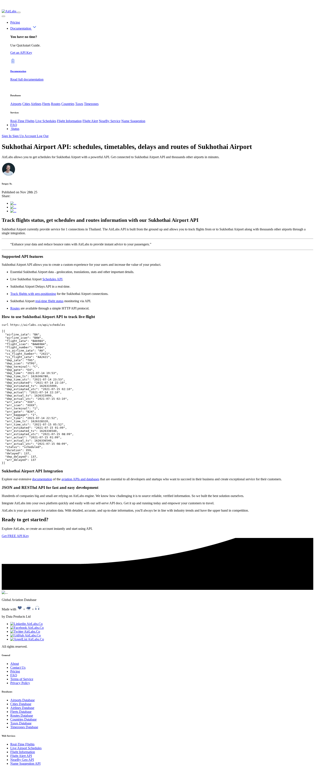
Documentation (21, 28)
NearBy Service (109, 121)
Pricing (15, 22)
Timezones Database (24, 727)
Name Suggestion (133, 121)
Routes (55, 104)
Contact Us (18, 667)
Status (14, 129)
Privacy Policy (20, 683)
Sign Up (18, 136)
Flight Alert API (21, 756)
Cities (26, 104)
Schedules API (52, 279)
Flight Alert (90, 121)
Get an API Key (21, 52)
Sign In (7, 136)
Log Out (42, 136)
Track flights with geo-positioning (33, 294)
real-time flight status (49, 301)
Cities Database (20, 704)
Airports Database (22, 700)
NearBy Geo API (22, 759)
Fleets (46, 104)
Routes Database (21, 715)
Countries (67, 104)
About (14, 663)
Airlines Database (22, 708)
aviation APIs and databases (80, 479)
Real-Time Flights (22, 121)
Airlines (36, 104)
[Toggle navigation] (19, 12)
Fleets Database (21, 711)
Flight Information (69, 121)
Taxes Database (21, 723)
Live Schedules (45, 121)
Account (30, 136)
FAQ (13, 125)
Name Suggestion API (25, 763)
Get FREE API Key (15, 536)
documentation (42, 479)
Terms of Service (21, 679)
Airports (15, 104)
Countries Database (23, 719)
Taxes (79, 104)
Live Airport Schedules (26, 748)
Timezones (91, 104)
